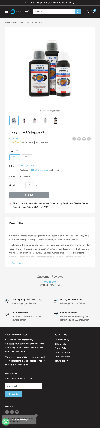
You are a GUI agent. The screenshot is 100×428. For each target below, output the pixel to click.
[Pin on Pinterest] (79, 139)
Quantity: (13, 185)
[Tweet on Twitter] (84, 139)
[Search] (78, 11)
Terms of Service (62, 352)
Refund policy (61, 361)
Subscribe (13, 394)
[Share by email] (89, 139)
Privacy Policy (61, 348)
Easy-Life (13, 139)
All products (18, 22)
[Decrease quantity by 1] (22, 185)
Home (7, 22)
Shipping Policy (62, 339)
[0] (92, 11)
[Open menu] (6, 12)
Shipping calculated (39, 170)
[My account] (87, 11)
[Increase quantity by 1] (36, 185)
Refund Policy (61, 344)
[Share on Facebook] (74, 139)
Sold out (29, 195)
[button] (15, 142)
